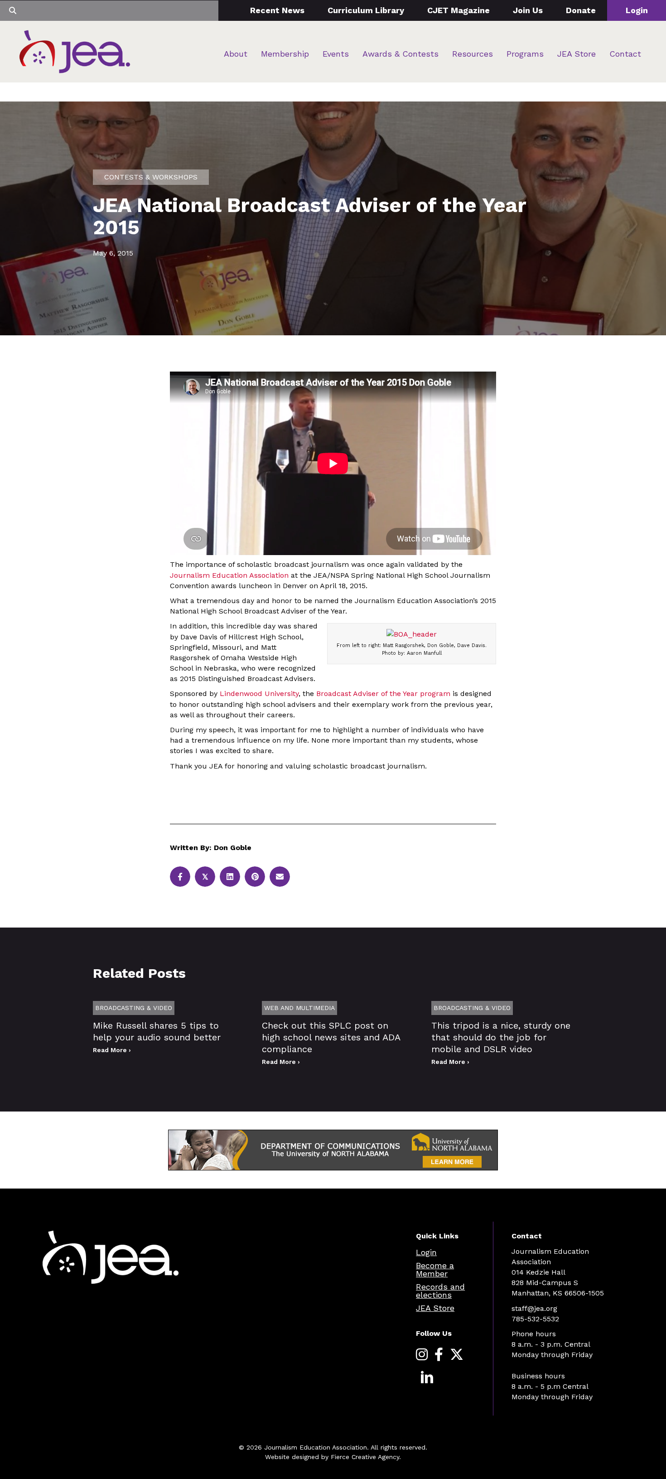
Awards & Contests (400, 53)
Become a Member (435, 1269)
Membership (285, 53)
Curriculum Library (366, 10)
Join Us (528, 10)
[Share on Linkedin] (230, 876)
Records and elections (440, 1291)
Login (637, 10)
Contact (625, 53)
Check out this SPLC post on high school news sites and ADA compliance (331, 1037)
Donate (581, 10)
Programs (525, 53)
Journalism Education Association (229, 575)
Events (336, 53)
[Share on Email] (280, 876)
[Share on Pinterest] (255, 876)
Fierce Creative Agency (365, 1456)
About (235, 53)
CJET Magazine (458, 10)
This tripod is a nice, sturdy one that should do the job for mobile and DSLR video (500, 1037)
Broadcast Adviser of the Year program (383, 693)
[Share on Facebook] (180, 876)
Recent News (277, 10)
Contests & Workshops (151, 177)
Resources (472, 53)
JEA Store (576, 53)
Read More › (112, 1050)
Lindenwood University (259, 693)
